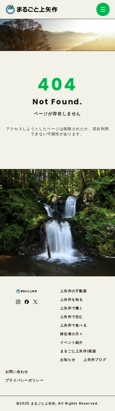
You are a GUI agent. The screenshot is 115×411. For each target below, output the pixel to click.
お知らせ (67, 359)
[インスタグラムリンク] (18, 302)
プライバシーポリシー (24, 380)
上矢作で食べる (73, 325)
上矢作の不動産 (73, 291)
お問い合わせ (16, 371)
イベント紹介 (71, 342)
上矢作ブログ (94, 359)
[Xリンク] (35, 302)
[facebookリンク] (27, 302)
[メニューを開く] (103, 9)
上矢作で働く (71, 308)
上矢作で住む (71, 316)
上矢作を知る (71, 299)
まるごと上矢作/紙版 (78, 351)
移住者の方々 (71, 334)
